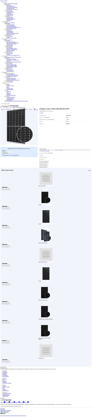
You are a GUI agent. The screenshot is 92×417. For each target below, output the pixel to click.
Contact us (4, 389)
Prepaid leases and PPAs (11, 18)
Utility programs (9, 100)
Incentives (8, 20)
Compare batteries (10, 31)
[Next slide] (6, 366)
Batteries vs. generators (11, 34)
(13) (8, 340)
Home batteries (8, 109)
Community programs (10, 99)
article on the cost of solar (45, 150)
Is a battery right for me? (11, 25)
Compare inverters (10, 14)
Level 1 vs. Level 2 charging (11, 64)
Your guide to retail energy (11, 79)
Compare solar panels (10, 12)
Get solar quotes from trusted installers (11, 3)
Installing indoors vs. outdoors (12, 66)
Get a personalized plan (11, 74)
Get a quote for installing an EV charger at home (13, 57)
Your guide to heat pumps (11, 41)
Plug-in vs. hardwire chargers (12, 65)
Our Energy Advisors (10, 85)
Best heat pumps (9, 47)
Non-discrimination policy (4, 411)
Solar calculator (9, 5)
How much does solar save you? (12, 9)
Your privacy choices (5, 412)
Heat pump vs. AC (10, 51)
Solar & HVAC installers (11, 97)
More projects (25, 109)
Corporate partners (10, 98)
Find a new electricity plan (11, 78)
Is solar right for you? (10, 8)
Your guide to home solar (11, 6)
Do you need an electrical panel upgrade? (14, 61)
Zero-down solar (9, 19)
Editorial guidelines (10, 89)
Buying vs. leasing (10, 70)
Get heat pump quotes (8, 39)
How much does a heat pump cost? (13, 42)
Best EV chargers (10, 63)
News (8, 92)
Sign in (36, 109)
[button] (44, 161)
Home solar (2, 109)
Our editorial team (10, 88)
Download (68, 123)
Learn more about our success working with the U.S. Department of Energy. (13, 415)
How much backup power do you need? (13, 27)
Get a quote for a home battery (10, 22)
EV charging (20, 109)
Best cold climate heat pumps (12, 48)
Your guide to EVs (10, 69)
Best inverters (9, 13)
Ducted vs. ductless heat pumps (12, 49)
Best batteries (9, 30)
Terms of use (2, 408)
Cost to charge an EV (10, 71)
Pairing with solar (10, 45)
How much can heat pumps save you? (13, 55)
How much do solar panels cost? (12, 7)
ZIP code (4, 150)
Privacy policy (2, 409)
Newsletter (8, 94)
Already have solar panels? (11, 28)
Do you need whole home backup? (13, 33)
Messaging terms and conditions (5, 410)
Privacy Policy (16, 155)
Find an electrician (10, 81)
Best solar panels (9, 11)
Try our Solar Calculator (59, 149)
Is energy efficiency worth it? (12, 76)
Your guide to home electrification (12, 75)
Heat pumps (14, 109)
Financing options (10, 36)
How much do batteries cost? (12, 26)
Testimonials (9, 93)
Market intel (9, 91)
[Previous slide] (2, 366)
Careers (8, 87)
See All (89, 170)
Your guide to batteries (10, 24)
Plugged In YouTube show (11, 95)
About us (8, 84)
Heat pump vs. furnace (10, 50)
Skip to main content (3, 0)
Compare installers (10, 15)
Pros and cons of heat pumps (11, 43)
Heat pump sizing (10, 44)
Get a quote (41, 112)
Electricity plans (5, 375)
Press (8, 86)
